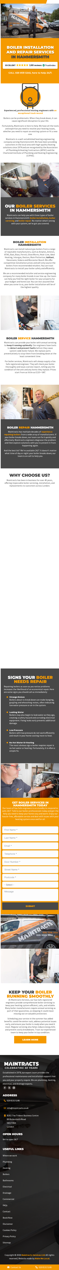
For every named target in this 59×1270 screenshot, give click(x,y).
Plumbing (7, 1161)
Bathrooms (8, 1180)
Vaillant (50, 257)
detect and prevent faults (23, 348)
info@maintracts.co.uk (17, 1108)
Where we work (10, 1155)
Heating (6, 1168)
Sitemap (7, 1242)
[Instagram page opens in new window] (14, 1088)
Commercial (8, 1199)
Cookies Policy (9, 1230)
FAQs (5, 1205)
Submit (30, 906)
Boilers (6, 1174)
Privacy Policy (9, 1236)
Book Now (7, 1217)
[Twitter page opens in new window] (9, 1088)
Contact (6, 1211)
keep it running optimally (19, 345)
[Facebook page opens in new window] (5, 1088)
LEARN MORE (30, 1039)
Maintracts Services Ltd (33, 1255)
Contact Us (15, 1267)
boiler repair (25, 220)
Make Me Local (42, 1258)
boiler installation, (39, 218)
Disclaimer (8, 1223)
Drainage (7, 1192)
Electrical (7, 1186)
